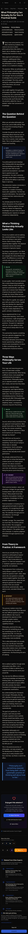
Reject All (14, 927)
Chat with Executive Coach (15, 819)
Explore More (15, 824)
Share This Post (15, 815)
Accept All (14, 931)
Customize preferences (6, 922)
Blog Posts (13, 8)
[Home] (1, 8)
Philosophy (20, 8)
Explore (6, 2)
